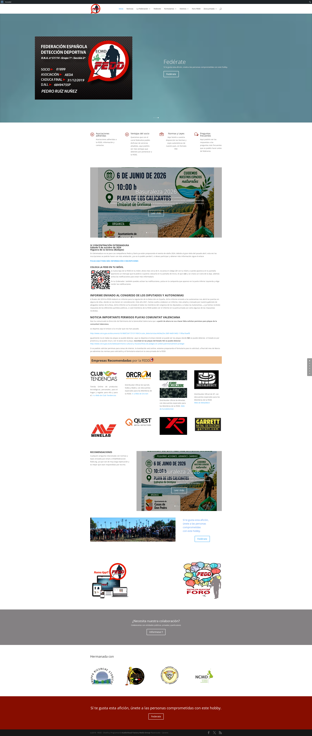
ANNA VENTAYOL (139, 197)
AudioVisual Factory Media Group (136, 732)
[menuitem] (2, 2)
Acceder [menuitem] (8, 2)
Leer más (156, 213)
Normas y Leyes (176, 133)
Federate (157, 9)
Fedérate (202, 538)
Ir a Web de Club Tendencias (104, 395)
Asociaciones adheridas (102, 134)
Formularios (169, 9)
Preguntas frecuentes (205, 134)
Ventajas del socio (140, 133)
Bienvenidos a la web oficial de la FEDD (212, 60)
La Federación (142, 9)
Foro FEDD (196, 9)
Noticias (130, 9)
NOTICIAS (167, 197)
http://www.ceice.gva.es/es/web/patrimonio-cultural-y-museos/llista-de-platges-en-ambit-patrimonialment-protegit (137, 344)
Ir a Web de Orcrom (140, 394)
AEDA (161, 197)
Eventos (183, 9)
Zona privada (209, 9)
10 (165, 232)
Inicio (121, 9)
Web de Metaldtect (202, 403)
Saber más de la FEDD (178, 75)
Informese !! (156, 632)
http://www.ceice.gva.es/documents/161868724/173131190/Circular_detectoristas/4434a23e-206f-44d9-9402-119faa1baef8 (140, 333)
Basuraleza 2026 (156, 191)
